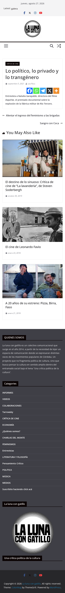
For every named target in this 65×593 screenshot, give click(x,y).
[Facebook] (30, 91)
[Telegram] (43, 91)
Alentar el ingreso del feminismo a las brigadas (33, 115)
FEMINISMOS (9, 444)
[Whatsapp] (36, 91)
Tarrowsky (7, 412)
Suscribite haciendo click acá (17, 489)
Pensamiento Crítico (12, 463)
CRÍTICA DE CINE (12, 64)
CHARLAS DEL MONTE (13, 437)
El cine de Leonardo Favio (23, 247)
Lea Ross (31, 83)
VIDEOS (6, 399)
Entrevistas (8, 450)
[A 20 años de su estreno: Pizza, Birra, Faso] (32, 266)
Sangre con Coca (49, 123)
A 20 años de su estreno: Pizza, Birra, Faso (31, 305)
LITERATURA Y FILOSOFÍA (15, 457)
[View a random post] (59, 46)
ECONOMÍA (8, 424)
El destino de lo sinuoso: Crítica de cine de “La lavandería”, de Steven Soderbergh (29, 186)
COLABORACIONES (11, 405)
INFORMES (7, 392)
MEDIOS (6, 482)
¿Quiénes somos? (11, 431)
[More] (56, 91)
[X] (50, 91)
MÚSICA (6, 476)
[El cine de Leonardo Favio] (32, 209)
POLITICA (7, 469)
